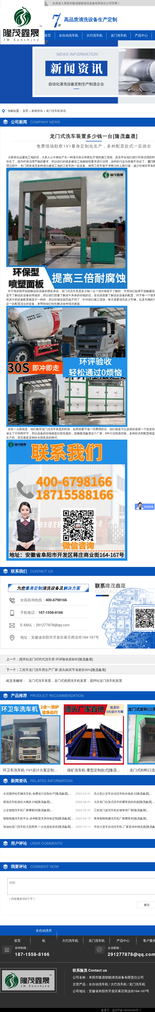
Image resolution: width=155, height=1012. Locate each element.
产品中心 (141, 35)
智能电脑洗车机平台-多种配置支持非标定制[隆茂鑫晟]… (38, 818)
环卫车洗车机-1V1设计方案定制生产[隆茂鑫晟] (30, 771)
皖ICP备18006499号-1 (126, 1010)
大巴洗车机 (94, 35)
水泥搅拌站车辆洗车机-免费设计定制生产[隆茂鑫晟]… (37, 793)
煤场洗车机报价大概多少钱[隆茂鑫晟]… (28, 802)
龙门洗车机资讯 (56, 111)
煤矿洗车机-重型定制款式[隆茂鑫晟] (93, 771)
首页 (25, 111)
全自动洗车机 (68, 35)
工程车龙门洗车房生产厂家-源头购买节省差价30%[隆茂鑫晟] (62, 669)
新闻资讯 (37, 111)
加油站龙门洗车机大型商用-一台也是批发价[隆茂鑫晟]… (38, 826)
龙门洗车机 (119, 35)
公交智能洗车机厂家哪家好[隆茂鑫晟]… (28, 810)
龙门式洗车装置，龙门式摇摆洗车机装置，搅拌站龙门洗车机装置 (75, 680)
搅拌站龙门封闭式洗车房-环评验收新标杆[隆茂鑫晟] (56, 659)
